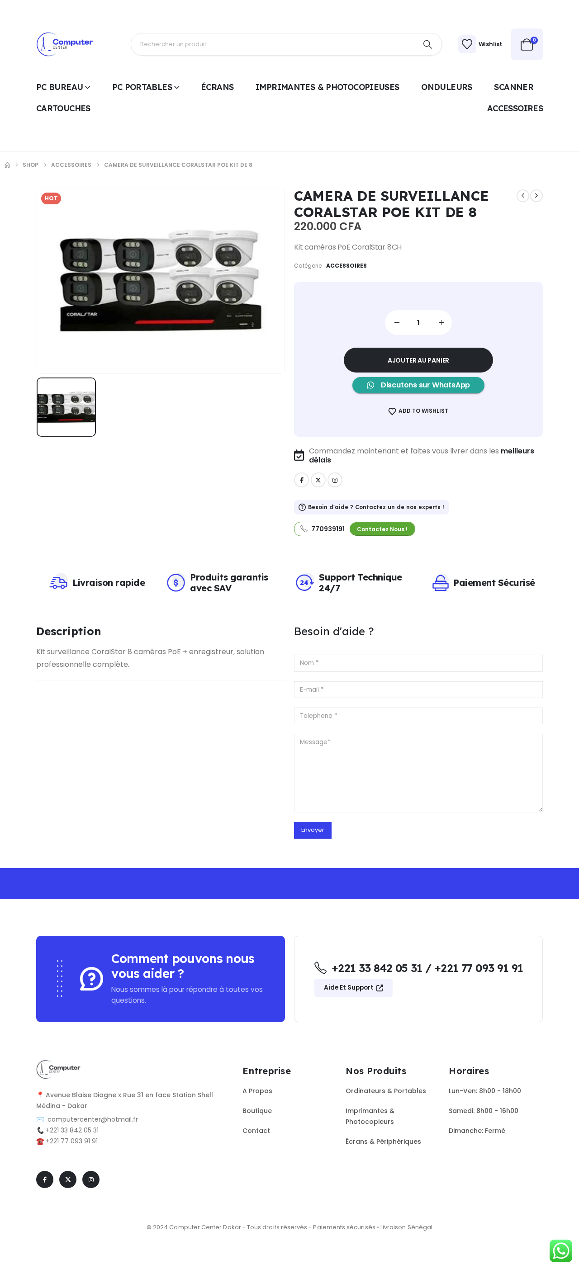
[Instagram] (334, 479)
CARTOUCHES (63, 108)
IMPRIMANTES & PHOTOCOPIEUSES (327, 87)
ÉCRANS (217, 87)
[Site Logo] (65, 44)
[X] (318, 479)
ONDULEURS (446, 87)
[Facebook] (301, 479)
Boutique (257, 1110)
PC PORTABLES (142, 87)
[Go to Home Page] (7, 165)
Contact (256, 1130)
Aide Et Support (349, 987)
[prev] (523, 195)
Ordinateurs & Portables (386, 1090)
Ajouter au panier (418, 360)
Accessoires (346, 265)
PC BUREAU (59, 87)
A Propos (257, 1090)
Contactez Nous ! (382, 529)
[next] (536, 195)
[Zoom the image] (59, 1065)
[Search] (427, 44)
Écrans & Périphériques (383, 1141)
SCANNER (513, 87)
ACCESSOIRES (515, 108)
